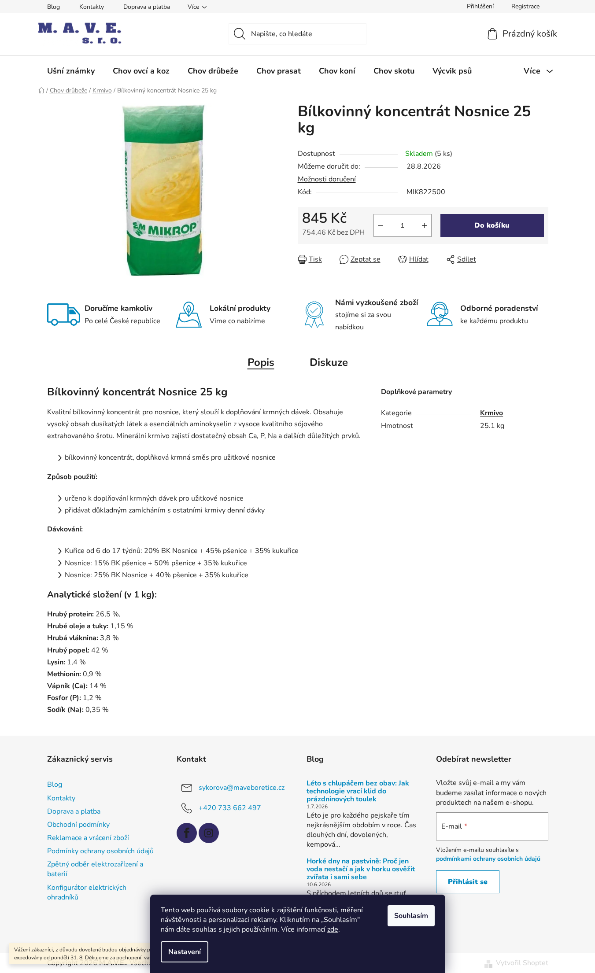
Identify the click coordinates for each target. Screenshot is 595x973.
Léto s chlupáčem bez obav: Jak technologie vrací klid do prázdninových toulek (358, 791)
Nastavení (184, 952)
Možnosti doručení (327, 179)
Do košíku (492, 225)
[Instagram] (209, 833)
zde (332, 929)
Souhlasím (411, 916)
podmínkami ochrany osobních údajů (488, 859)
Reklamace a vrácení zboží (88, 838)
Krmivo (491, 413)
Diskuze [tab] (329, 362)
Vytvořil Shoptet (522, 963)
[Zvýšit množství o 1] (424, 225)
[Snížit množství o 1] (380, 225)
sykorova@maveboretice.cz (242, 787)
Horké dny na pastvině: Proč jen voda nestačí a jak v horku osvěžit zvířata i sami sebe (361, 869)
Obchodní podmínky (78, 824)
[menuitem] (70, 71)
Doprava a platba (146, 7)
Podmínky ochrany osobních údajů (100, 851)
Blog (53, 7)
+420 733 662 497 (230, 808)
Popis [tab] (261, 362)
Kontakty (91, 7)
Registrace (525, 6)
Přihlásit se (468, 882)
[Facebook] (187, 833)
